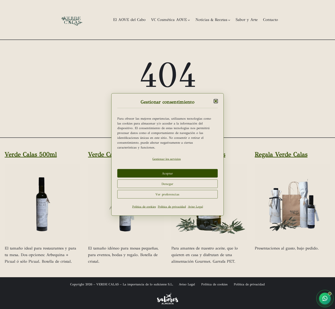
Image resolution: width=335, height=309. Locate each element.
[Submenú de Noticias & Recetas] (229, 20)
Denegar (167, 184)
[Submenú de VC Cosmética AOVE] (189, 20)
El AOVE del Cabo (129, 19)
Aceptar (167, 173)
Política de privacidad (172, 206)
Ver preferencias (167, 194)
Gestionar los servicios (166, 159)
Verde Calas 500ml (31, 154)
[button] (216, 101)
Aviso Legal (195, 206)
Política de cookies (144, 206)
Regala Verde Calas (281, 154)
